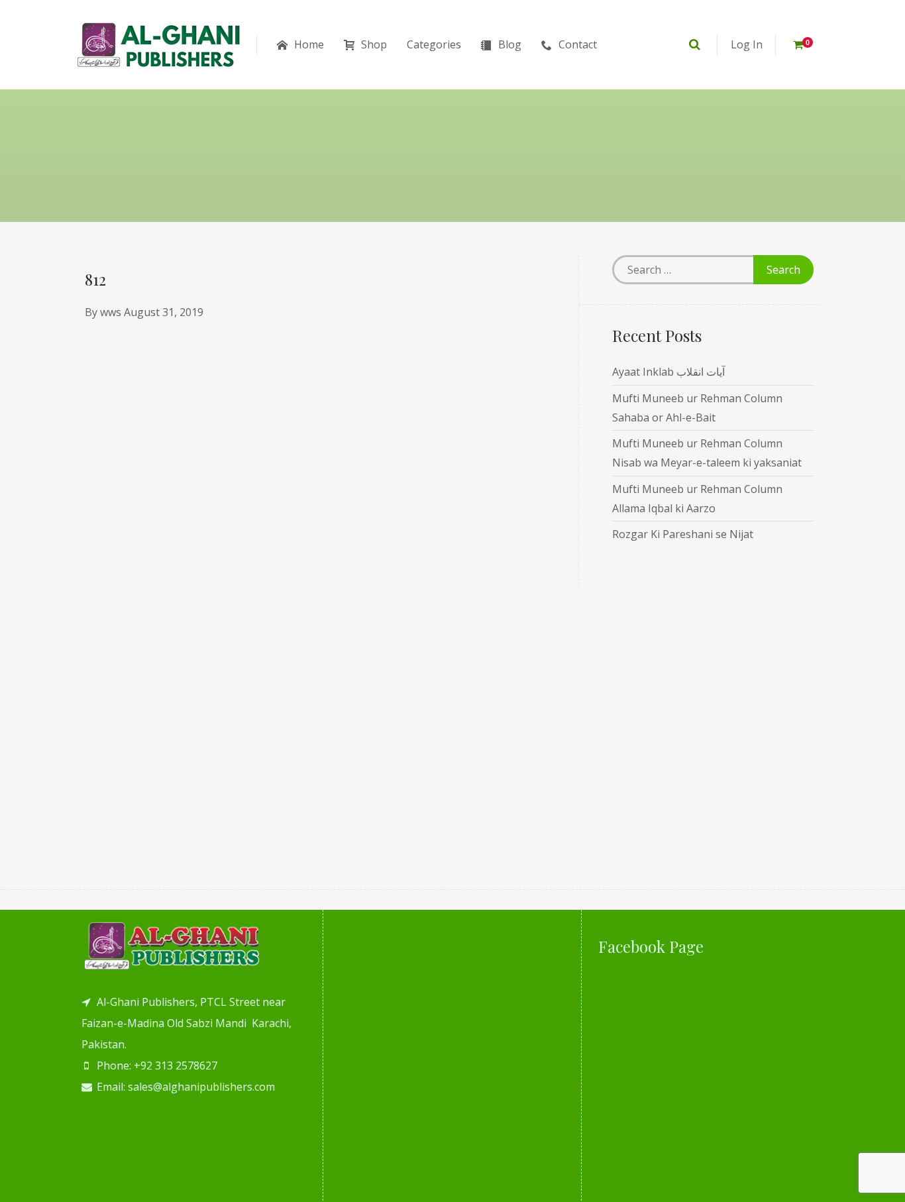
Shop (374, 44)
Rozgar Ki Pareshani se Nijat (682, 534)
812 (95, 279)
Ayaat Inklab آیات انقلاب (668, 371)
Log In (747, 44)
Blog (509, 44)
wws (110, 312)
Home (309, 44)
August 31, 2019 (163, 312)
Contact (578, 44)
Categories (434, 44)
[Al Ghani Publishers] (159, 45)
